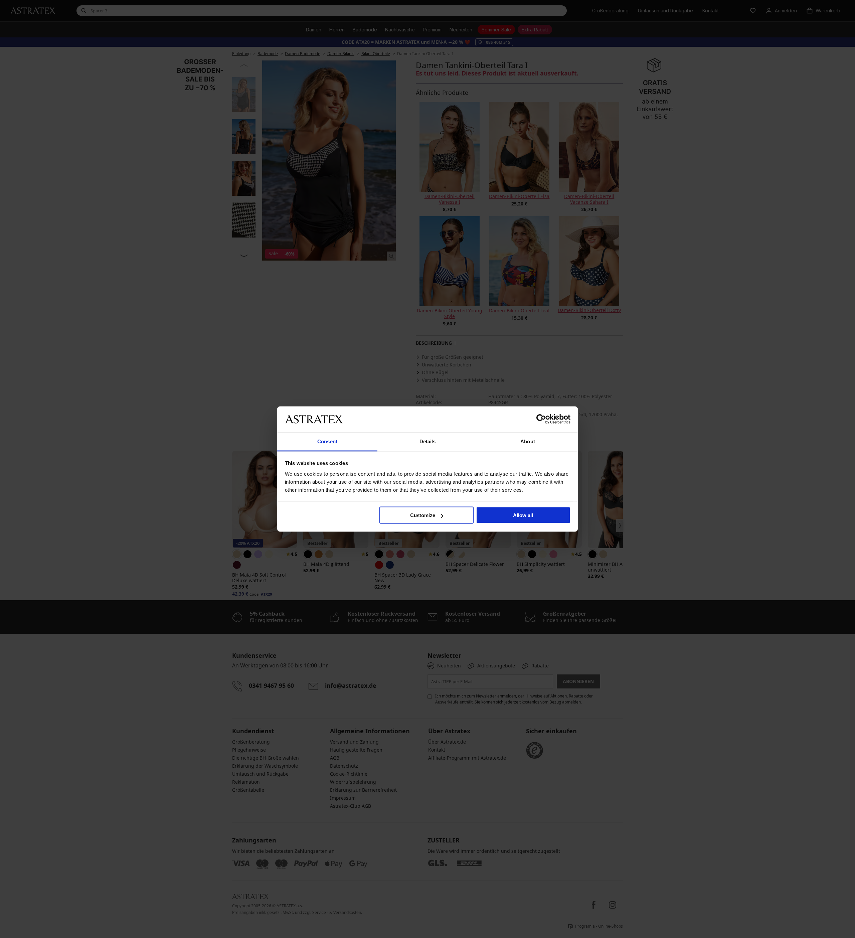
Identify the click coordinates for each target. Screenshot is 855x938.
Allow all (523, 515)
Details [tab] (427, 441)
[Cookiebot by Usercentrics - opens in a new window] (541, 419)
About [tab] (527, 441)
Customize (422, 515)
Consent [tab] (327, 441)
